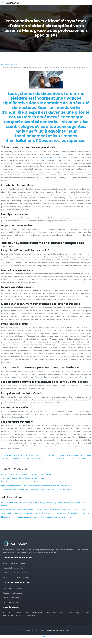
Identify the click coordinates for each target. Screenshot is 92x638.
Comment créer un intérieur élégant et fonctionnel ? (23, 478)
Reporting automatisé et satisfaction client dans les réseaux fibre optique (32, 482)
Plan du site (46, 636)
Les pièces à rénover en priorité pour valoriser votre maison (26, 474)
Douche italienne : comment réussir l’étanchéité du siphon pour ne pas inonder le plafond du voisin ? (43, 509)
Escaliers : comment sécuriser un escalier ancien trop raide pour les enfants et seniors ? (68, 456)
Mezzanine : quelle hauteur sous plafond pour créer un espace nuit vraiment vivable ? (36, 517)
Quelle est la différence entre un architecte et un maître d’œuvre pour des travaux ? (36, 485)
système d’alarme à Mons (49, 157)
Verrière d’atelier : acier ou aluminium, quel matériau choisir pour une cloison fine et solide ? (23, 456)
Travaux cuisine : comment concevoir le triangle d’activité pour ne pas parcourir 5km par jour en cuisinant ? (45, 513)
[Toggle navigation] (87, 2)
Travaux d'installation (10, 64)
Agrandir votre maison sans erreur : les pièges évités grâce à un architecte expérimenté (38, 489)
